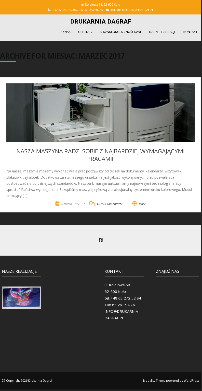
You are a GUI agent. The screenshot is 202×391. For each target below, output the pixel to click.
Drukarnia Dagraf (100, 21)
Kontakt (190, 31)
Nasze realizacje (162, 31)
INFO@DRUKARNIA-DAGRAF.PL (132, 10)
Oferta (84, 31)
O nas (66, 31)
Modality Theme (154, 380)
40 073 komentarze (109, 204)
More (142, 204)
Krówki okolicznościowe (121, 31)
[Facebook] (101, 240)
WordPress (191, 380)
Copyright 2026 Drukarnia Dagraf (29, 380)
